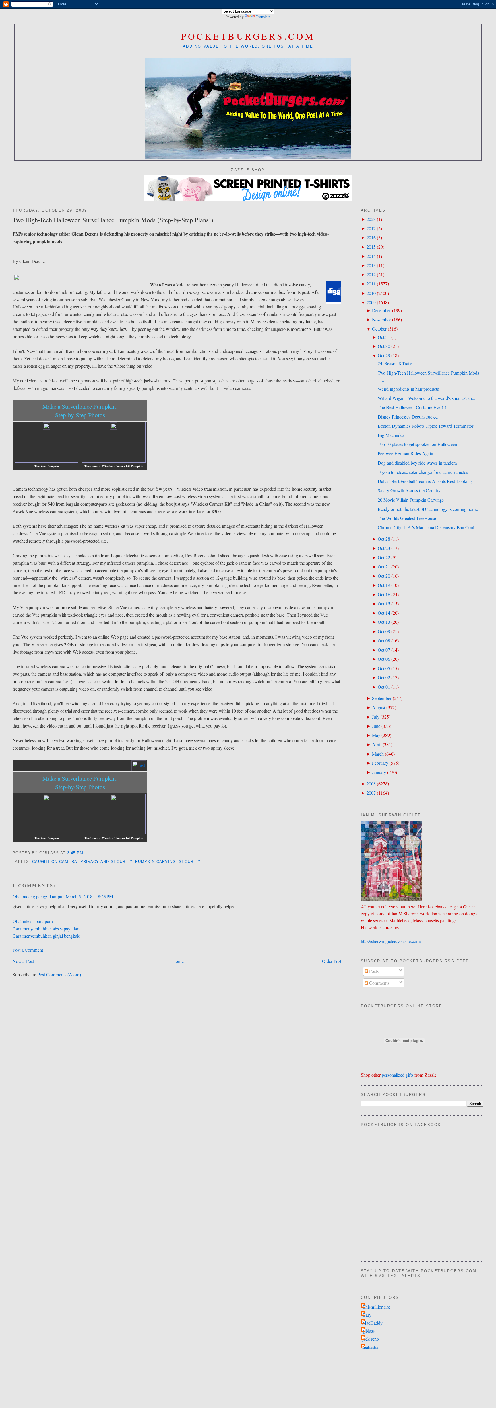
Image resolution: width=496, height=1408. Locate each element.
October (379, 329)
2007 (371, 793)
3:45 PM (75, 853)
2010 (371, 293)
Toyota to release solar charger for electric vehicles (423, 472)
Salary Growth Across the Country (409, 490)
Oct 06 (384, 659)
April (376, 744)
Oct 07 (384, 650)
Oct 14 (384, 613)
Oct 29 (384, 355)
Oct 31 (384, 337)
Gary (366, 1315)
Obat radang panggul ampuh (39, 896)
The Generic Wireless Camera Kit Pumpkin (113, 466)
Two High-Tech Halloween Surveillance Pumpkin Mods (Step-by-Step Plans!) (113, 219)
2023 (371, 219)
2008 (371, 784)
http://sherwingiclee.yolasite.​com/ (391, 941)
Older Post (331, 961)
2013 (371, 265)
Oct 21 (384, 567)
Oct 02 (384, 677)
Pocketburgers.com (248, 36)
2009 (371, 302)
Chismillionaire (376, 1307)
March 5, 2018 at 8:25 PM (89, 896)
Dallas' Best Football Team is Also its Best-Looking (425, 481)
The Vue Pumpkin (46, 466)
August (378, 707)
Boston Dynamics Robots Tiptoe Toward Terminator (425, 426)
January (379, 772)
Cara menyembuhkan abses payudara (46, 929)
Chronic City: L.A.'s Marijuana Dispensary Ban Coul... (428, 527)
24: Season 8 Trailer (396, 363)
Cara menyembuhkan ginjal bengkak (46, 936)
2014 (371, 256)
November (381, 319)
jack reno (370, 1339)
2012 (371, 274)
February (380, 763)
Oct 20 (384, 576)
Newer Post (23, 961)
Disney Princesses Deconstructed (408, 417)
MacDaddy (372, 1323)
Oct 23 (384, 548)
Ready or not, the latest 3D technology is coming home (428, 509)
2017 (371, 228)
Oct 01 (384, 687)
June (376, 726)
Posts (373, 971)
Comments (378, 983)
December (381, 310)
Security (190, 862)
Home (178, 961)
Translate (263, 17)
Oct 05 (384, 668)
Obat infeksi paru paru (33, 921)
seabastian (371, 1347)
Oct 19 (384, 585)
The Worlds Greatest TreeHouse (407, 518)
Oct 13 (384, 622)
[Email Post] (85, 853)
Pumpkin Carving (155, 862)
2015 (371, 247)
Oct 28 (384, 539)
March (378, 754)
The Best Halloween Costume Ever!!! (412, 407)
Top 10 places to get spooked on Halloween (417, 444)
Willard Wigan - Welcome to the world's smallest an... (426, 398)
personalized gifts (397, 1075)
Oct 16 (384, 594)
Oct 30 (384, 346)
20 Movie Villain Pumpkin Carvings (411, 500)
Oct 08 (384, 640)
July (375, 717)
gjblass (368, 1331)
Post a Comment (28, 950)
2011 (371, 284)
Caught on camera (54, 862)
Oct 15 (384, 604)
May (376, 735)
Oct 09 (384, 631)
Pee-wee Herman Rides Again (405, 453)
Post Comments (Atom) (59, 974)
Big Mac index (391, 435)
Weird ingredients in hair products (408, 389)
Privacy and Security (106, 862)
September (382, 698)
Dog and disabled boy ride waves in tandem (417, 463)
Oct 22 (384, 557)
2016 (371, 237)
